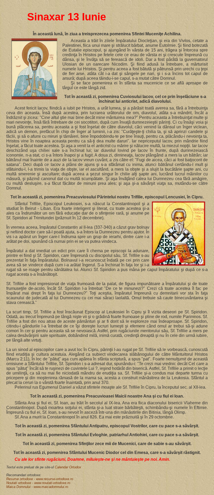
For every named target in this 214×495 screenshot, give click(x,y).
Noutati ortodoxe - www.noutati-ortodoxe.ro (38, 483)
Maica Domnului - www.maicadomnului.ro (37, 487)
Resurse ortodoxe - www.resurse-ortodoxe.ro (39, 479)
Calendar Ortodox (68, 467)
